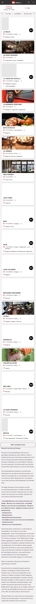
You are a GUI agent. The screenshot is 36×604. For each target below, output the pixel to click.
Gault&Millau (17, 13)
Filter (28, 8)
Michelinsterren (28, 13)
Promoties (8, 13)
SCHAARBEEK (9, 34)
